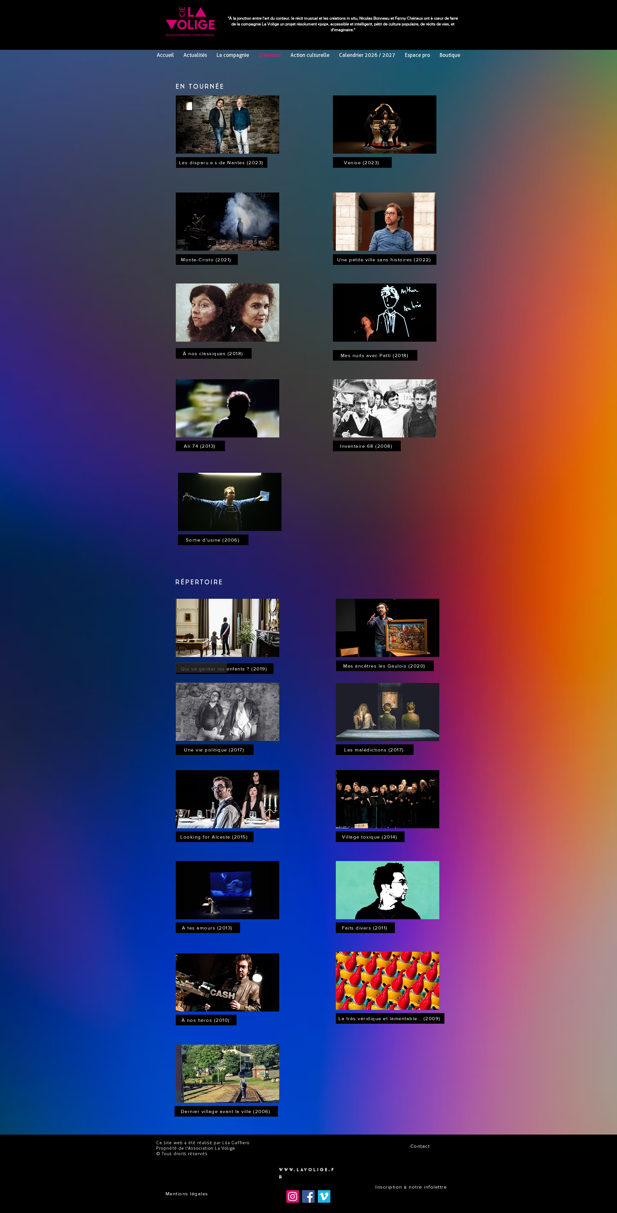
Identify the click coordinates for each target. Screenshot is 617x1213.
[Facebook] (308, 1196)
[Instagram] (292, 1196)
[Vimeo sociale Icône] (324, 1196)
